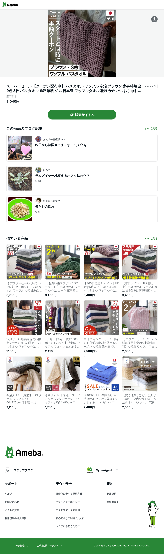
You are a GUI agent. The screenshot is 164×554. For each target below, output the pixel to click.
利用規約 (111, 493)
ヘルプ (8, 493)
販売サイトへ (84, 115)
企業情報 (20, 545)
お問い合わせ (12, 501)
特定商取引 (113, 501)
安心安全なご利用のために (70, 518)
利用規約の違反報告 (15, 518)
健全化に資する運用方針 (69, 493)
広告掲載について (47, 545)
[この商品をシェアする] (154, 19)
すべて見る (151, 128)
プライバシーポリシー (68, 501)
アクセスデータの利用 (68, 510)
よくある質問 (12, 510)
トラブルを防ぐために (68, 526)
